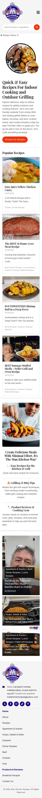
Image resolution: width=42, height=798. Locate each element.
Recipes (6, 723)
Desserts (6, 740)
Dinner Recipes (18, 207)
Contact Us (7, 781)
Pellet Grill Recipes (27, 270)
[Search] (37, 27)
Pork (4, 764)
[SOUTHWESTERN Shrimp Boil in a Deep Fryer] (21, 304)
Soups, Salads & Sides (13, 734)
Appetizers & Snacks (12, 728)
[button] (4, 704)
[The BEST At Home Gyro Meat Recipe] (21, 244)
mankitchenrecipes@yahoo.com (22, 697)
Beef (7, 267)
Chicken (8, 207)
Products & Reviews (12, 769)
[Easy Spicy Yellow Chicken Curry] (21, 184)
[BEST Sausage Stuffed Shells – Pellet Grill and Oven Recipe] (21, 365)
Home (5, 711)
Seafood (8, 329)
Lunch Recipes (29, 267)
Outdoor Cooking (11, 270)
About (5, 717)
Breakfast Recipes (11, 775)
